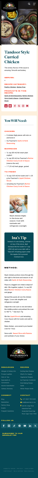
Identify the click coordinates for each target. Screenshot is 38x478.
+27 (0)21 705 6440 (29, 399)
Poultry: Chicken (10, 87)
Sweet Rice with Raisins (22, 333)
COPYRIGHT (8, 471)
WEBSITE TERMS (9, 468)
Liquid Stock (15, 316)
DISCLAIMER (29, 468)
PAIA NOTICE (18, 471)
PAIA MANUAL (29, 471)
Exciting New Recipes (27, 371)
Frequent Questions (7, 411)
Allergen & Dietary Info (8, 371)
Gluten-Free (21, 87)
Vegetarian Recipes (26, 377)
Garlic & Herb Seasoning (13, 95)
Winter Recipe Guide (26, 388)
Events (3, 408)
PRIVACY (20, 468)
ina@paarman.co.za (28, 402)
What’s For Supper (26, 374)
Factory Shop (5, 405)
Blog (2, 399)
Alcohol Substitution (7, 385)
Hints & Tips (5, 377)
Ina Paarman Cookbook (28, 380)
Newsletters (5, 402)
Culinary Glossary (7, 388)
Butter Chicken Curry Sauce (20, 290)
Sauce (27, 186)
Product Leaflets (6, 374)
